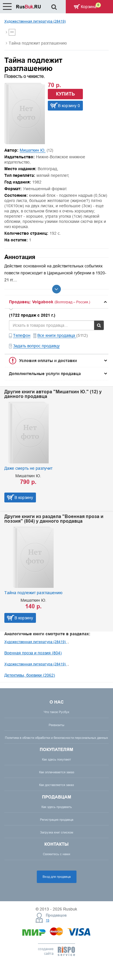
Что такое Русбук (56, 712)
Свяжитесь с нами (56, 854)
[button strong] (56, 301)
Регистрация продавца (56, 820)
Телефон (21, 335)
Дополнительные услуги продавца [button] (45, 373)
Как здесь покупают (56, 759)
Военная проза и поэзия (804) (33, 653)
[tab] (56, 301)
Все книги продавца (56, 335)
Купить (65, 94)
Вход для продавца (57, 877)
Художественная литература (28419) (35, 21)
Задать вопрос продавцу (36, 346)
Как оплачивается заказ (56, 772)
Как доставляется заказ (56, 785)
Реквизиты (56, 725)
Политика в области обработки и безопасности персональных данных (56, 738)
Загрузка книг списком (56, 832)
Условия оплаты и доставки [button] (48, 360)
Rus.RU (28, 7)
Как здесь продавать (56, 807)
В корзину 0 (69, 105)
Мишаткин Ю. (32, 150)
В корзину (23, 497)
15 (47, 920)
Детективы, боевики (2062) (29, 675)
